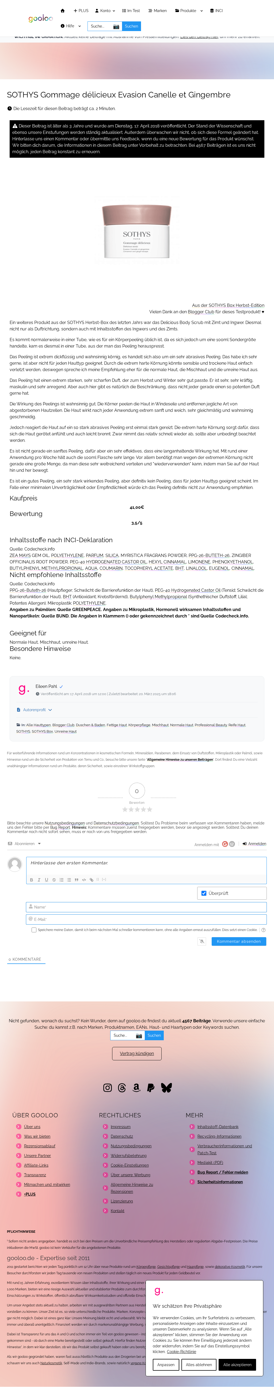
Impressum (121, 1127)
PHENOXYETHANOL (232, 561)
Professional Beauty (211, 725)
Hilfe (70, 26)
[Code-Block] (84, 880)
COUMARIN (111, 568)
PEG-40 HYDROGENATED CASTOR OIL (108, 561)
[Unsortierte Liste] (69, 880)
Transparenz (35, 1175)
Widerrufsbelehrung (129, 1156)
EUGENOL (219, 568)
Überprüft (218, 893)
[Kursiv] (39, 880)
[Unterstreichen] (46, 880)
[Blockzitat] (76, 880)
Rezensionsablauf (39, 1146)
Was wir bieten (37, 1136)
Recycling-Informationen (219, 1136)
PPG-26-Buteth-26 (28, 590)
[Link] (91, 880)
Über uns (32, 1127)
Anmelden (256, 844)
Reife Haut (237, 725)
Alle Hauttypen (38, 725)
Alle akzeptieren (237, 1365)
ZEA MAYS (20, 555)
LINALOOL (196, 568)
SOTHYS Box (42, 731)
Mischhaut (160, 725)
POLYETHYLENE (67, 555)
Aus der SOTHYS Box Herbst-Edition (228, 305)
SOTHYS (23, 731)
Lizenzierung (122, 1201)
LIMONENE (199, 561)
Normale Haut (181, 725)
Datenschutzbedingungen (116, 823)
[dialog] (204, 1328)
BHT (179, 568)
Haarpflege (195, 1267)
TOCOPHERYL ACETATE (149, 568)
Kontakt (117, 1211)
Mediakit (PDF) (210, 1162)
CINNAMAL (242, 568)
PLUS (83, 11)
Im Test (134, 11)
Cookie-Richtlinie (181, 1352)
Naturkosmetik (51, 1363)
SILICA (112, 555)
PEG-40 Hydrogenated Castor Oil (187, 590)
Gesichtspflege (168, 1267)
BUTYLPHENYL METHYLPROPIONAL (46, 568)
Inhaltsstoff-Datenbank (217, 1127)
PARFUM (94, 555)
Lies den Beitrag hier (199, 36)
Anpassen (165, 1365)
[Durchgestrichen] (54, 880)
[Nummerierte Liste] (61, 880)
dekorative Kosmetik (230, 1267)
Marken (161, 11)
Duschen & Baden (90, 725)
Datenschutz (122, 1136)
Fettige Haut (117, 725)
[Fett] (31, 880)
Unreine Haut (66, 731)
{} (98, 879)
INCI (219, 11)
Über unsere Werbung (131, 1175)
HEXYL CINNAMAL (167, 561)
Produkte (188, 11)
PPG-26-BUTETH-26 (209, 555)
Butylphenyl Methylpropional (158, 596)
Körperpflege (139, 725)
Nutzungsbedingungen (65, 823)
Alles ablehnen (199, 1365)
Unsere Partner (37, 1156)
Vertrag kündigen (137, 1053)
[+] (104, 879)
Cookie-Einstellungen (130, 1165)
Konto (105, 11)
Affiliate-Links (36, 1165)
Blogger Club (201, 311)
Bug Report (60, 827)
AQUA (91, 568)
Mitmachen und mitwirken (47, 1184)
